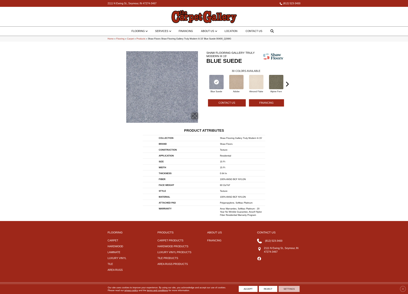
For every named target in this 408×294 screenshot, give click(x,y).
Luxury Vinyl (117, 258)
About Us (207, 31)
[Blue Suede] (216, 82)
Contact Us (254, 31)
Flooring (138, 31)
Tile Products (167, 258)
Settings (289, 289)
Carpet (130, 39)
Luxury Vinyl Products (174, 252)
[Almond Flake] (256, 82)
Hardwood (115, 246)
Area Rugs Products (172, 264)
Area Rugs (115, 270)
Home (111, 39)
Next (287, 79)
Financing (186, 31)
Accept (248, 289)
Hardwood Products (172, 246)
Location (231, 31)
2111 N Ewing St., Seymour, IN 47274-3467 (132, 3)
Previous (204, 79)
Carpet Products (170, 240)
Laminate (114, 252)
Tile (110, 264)
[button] (147, 31)
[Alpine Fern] (276, 82)
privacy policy (131, 290)
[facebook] (259, 259)
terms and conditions (157, 290)
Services (161, 31)
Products (140, 39)
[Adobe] (236, 82)
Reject (268, 289)
